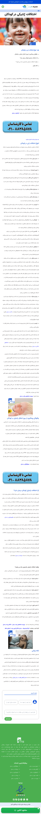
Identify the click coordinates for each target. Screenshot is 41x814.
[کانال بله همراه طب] (16, 799)
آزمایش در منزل (14, 778)
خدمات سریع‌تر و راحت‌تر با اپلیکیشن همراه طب (20, 2)
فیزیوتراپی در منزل (9, 517)
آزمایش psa (7, 628)
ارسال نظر (8, 719)
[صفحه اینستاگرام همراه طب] (27, 799)
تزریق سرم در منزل (34, 766)
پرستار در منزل (15, 775)
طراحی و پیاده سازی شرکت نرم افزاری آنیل (20, 804)
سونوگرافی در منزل (14, 766)
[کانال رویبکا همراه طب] (19, 799)
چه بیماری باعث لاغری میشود (32, 139)
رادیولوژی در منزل (34, 772)
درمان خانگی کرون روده (16, 628)
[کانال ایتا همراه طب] (14, 799)
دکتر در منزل (9, 312)
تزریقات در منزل (14, 769)
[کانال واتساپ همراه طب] (24, 799)
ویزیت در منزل (34, 778)
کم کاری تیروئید (26, 628)
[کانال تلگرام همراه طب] (21, 799)
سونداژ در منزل (19, 555)
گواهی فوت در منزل (33, 769)
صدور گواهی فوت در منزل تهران (20, 677)
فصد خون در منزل (34, 775)
